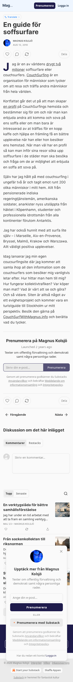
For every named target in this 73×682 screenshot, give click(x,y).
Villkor (46, 663)
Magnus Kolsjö (23, 40)
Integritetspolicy (39, 644)
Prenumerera (45, 5)
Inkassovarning (60, 663)
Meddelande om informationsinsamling (36, 640)
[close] (61, 551)
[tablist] (23, 443)
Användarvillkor (34, 636)
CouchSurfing (38, 75)
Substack (19, 677)
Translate (12, 16)
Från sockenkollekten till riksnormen (24, 541)
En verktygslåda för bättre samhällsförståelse (25, 507)
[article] (36, 517)
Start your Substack (28, 670)
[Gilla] (7, 54)
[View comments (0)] (17, 54)
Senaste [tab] (21, 493)
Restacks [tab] (35, 443)
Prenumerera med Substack (38, 623)
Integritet (36, 663)
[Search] (66, 494)
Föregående (18, 415)
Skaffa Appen (53, 670)
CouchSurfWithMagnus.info (25, 317)
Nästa (59, 415)
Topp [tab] (9, 493)
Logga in (63, 5)
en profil (9, 107)
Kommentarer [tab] (15, 443)
